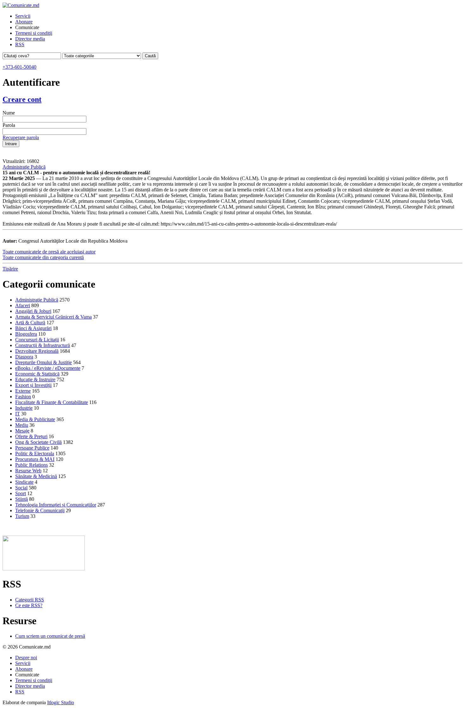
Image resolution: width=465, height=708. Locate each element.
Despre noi (26, 657)
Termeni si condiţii (33, 33)
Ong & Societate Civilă (38, 442)
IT (17, 413)
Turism (22, 516)
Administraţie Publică (24, 167)
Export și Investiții (33, 385)
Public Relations (31, 465)
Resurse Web (28, 470)
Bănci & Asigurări (33, 328)
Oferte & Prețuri (31, 436)
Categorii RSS (29, 599)
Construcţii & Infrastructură (42, 345)
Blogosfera (26, 334)
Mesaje (22, 430)
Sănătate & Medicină (36, 476)
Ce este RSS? (28, 605)
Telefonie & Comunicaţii (40, 510)
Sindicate (24, 482)
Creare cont (22, 99)
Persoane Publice (32, 447)
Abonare (24, 21)
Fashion (23, 396)
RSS (19, 44)
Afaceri (22, 305)
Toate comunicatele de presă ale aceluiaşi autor (49, 251)
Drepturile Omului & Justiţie (43, 362)
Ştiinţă (21, 499)
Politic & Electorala (34, 453)
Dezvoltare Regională (37, 351)
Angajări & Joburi (33, 311)
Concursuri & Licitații (37, 339)
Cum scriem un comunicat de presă (50, 636)
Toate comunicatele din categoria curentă (43, 257)
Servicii (22, 16)
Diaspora (24, 356)
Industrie (24, 408)
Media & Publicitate (35, 419)
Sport (20, 493)
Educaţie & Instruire (35, 379)
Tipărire (10, 268)
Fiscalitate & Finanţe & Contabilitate (51, 402)
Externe (23, 391)
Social (21, 487)
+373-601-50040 (19, 67)
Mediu (21, 425)
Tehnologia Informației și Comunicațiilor (55, 504)
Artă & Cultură (30, 322)
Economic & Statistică (37, 373)
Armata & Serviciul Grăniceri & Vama (53, 317)
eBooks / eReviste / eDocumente (47, 368)
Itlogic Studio (60, 702)
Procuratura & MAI (34, 459)
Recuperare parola (21, 137)
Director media (30, 38)
